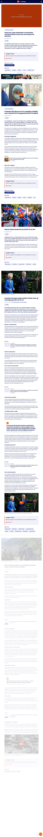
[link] (9, 30)
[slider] (21, 22)
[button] (3, 25)
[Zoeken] (41, 1)
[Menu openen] (1, 1)
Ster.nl (24, 73)
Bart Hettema (24, 302)
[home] (21, 1)
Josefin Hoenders (16, 302)
